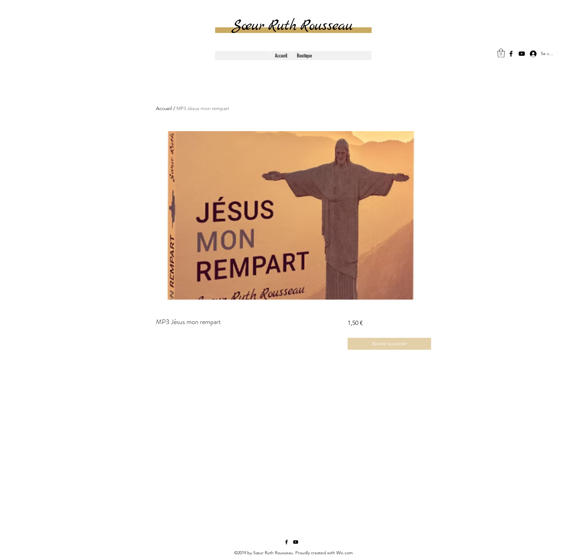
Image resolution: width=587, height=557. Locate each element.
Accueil (164, 108)
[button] (501, 53)
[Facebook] (511, 53)
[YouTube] (522, 53)
